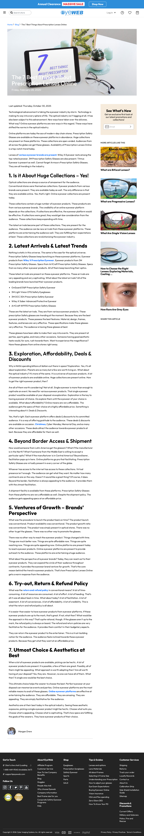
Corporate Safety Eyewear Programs (49, 801)
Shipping (123, 765)
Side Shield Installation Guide (129, 791)
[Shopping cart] (137, 12)
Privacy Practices (118, 832)
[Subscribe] (130, 126)
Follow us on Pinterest (21, 787)
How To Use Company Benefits (47, 773)
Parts (65, 779)
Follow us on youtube (26, 787)
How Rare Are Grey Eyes (114, 309)
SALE (65, 783)
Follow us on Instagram (5, 787)
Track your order (127, 772)
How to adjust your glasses (100, 783)
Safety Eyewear (70, 772)
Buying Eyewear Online (99, 790)
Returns (123, 769)
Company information (47, 792)
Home (10, 24)
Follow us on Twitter (16, 787)
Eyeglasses (68, 765)
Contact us (124, 779)
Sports (66, 776)
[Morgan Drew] (11, 731)
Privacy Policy (106, 832)
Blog (17, 24)
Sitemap (123, 796)
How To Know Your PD (98, 804)
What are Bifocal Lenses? (115, 169)
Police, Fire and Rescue (126, 819)
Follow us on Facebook (10, 787)
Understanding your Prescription (103, 779)
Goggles (41, 782)
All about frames (96, 772)
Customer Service (45, 769)
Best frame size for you (47, 796)
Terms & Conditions (134, 832)
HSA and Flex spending (99, 797)
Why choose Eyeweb (46, 789)
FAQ (39, 806)
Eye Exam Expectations (99, 786)
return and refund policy (35, 590)
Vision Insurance (96, 793)
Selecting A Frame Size (99, 776)
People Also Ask (44, 785)
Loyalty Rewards (127, 776)
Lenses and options (97, 765)
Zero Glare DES (96, 800)
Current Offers (126, 811)
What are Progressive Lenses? (118, 201)
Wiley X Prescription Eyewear (38, 260)
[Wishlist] (130, 12)
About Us (124, 783)
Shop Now (97, 4)
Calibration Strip (127, 786)
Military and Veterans (129, 815)
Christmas (40, 424)
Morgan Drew (25, 731)
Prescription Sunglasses (73, 769)
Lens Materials (95, 769)
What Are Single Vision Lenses (118, 233)
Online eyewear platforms (62, 691)
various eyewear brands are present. (38, 154)
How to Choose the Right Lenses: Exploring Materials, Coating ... (117, 271)
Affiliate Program (45, 765)
